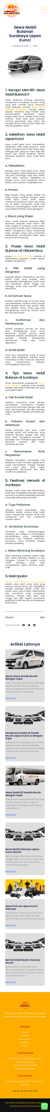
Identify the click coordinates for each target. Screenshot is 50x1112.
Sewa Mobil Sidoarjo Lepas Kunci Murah (22, 850)
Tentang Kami (25, 1039)
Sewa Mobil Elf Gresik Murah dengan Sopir (23, 794)
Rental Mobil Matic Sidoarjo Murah (22, 961)
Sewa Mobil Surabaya (22, 256)
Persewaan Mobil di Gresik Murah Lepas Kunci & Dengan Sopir (24, 735)
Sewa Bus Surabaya (25, 1062)
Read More (10, 698)
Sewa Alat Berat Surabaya (25, 1065)
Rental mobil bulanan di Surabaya (25, 581)
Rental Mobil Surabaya (30, 1106)
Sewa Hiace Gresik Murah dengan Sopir (21, 677)
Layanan (25, 1035)
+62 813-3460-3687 (29, 1091)
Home (25, 1032)
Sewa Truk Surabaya (25, 1068)
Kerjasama (25, 1042)
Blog (25, 1046)
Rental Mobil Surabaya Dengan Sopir (25, 1058)
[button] (23, 625)
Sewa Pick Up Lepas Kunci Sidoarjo (21, 907)
